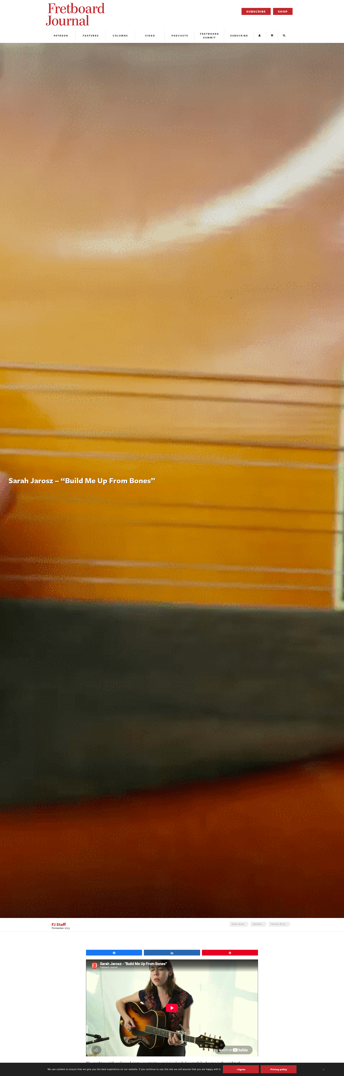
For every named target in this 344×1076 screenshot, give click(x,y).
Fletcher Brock (278, 924)
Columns (120, 35)
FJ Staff (59, 924)
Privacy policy (278, 1069)
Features (91, 35)
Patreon (61, 35)
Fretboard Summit (209, 35)
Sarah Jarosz (238, 924)
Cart (272, 36)
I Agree (241, 1069)
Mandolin (257, 924)
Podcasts (179, 35)
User (260, 36)
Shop (283, 11)
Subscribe (256, 11)
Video (150, 35)
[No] (323, 1069)
